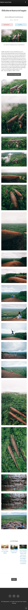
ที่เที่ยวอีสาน (23, 44)
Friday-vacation (5, 2)
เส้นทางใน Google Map (14, 74)
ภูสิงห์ (20, 44)
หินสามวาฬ (17, 44)
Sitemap (4, 577)
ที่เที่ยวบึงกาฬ (8, 44)
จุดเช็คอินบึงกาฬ (12, 44)
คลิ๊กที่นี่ (20, 69)
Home (13, 579)
